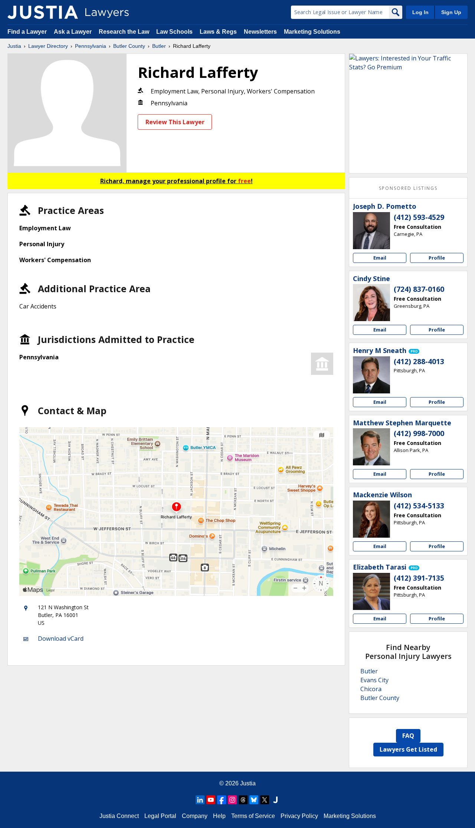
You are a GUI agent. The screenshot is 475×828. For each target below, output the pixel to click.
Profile (437, 257)
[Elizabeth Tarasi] (371, 591)
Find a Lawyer (27, 32)
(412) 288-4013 (419, 361)
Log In (420, 12)
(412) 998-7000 (419, 433)
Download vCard (60, 638)
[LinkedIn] (200, 799)
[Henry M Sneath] (371, 374)
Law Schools (174, 32)
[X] (264, 799)
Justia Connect (119, 816)
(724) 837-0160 (419, 289)
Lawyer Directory (48, 46)
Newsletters (260, 32)
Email (379, 257)
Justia (14, 46)
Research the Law (124, 32)
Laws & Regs (218, 32)
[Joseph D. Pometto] (371, 230)
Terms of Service (253, 816)
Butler (159, 46)
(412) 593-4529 (419, 217)
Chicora (370, 689)
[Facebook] (221, 799)
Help (219, 816)
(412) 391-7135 (419, 578)
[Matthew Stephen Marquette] (371, 446)
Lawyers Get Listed (408, 749)
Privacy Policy (299, 816)
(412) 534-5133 (419, 506)
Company (194, 816)
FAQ (408, 736)
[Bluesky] (253, 799)
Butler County (129, 46)
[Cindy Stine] (371, 302)
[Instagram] (232, 799)
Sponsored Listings (408, 188)
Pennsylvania (90, 46)
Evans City (374, 680)
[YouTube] (210, 799)
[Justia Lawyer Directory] (42, 12)
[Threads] (243, 799)
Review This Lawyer (174, 122)
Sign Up (451, 12)
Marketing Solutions (312, 32)
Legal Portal (160, 816)
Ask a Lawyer (73, 32)
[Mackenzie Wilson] (371, 519)
